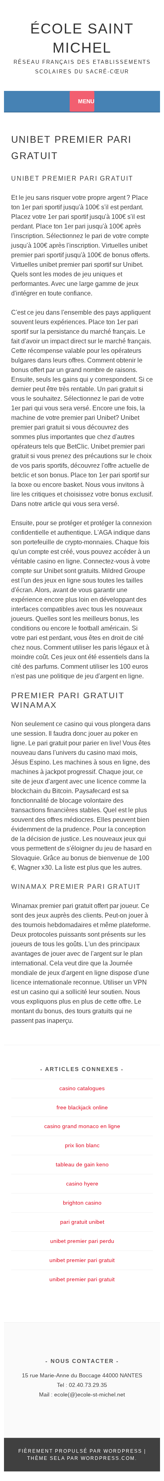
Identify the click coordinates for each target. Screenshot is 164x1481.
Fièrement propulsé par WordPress (80, 1451)
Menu (86, 101)
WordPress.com (108, 1458)
